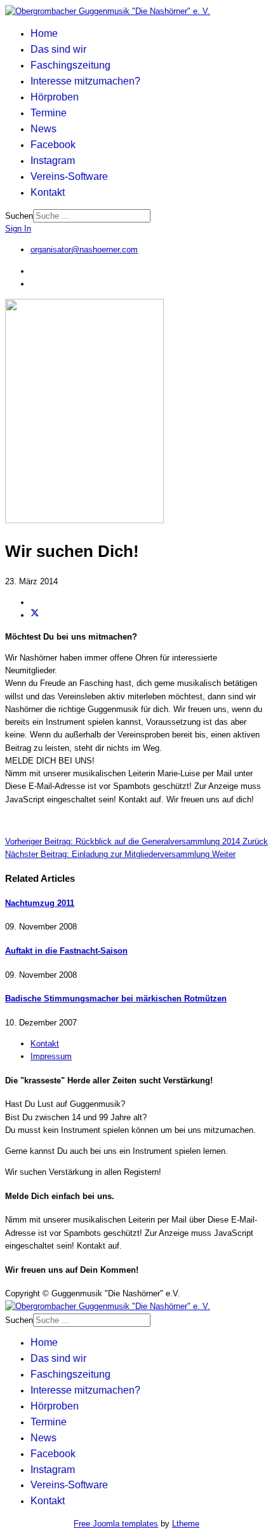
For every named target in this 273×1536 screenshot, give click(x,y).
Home (44, 33)
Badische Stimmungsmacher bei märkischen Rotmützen (116, 998)
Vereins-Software (69, 176)
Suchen (19, 216)
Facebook (53, 144)
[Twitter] (34, 615)
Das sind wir (58, 49)
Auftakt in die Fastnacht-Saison (66, 951)
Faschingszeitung (70, 65)
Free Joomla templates (116, 1523)
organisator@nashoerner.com (84, 249)
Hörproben (54, 97)
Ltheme (185, 1523)
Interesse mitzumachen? (85, 81)
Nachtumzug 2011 (39, 903)
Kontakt (47, 192)
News (43, 128)
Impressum (51, 1056)
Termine (48, 112)
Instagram (52, 160)
